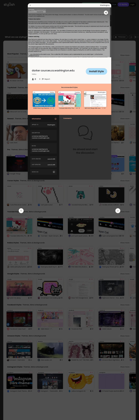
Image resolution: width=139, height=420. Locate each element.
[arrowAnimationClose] (21, 210)
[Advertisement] (8, 210)
